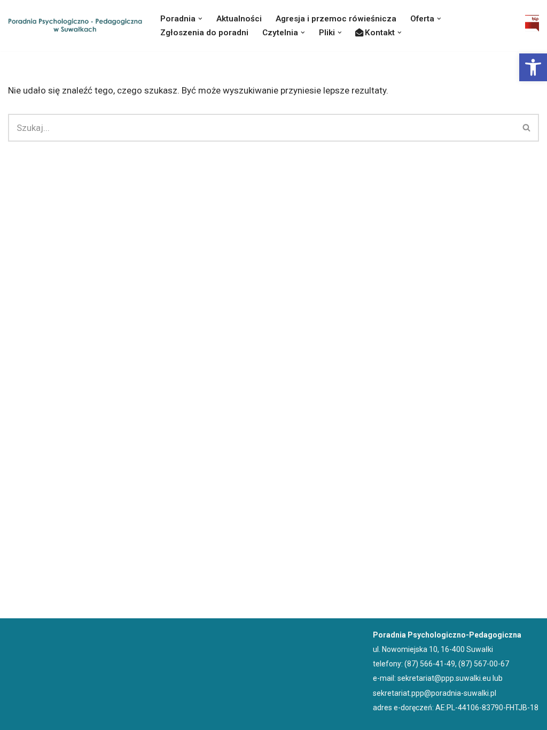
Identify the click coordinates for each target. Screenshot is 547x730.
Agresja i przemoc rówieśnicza (336, 19)
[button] (533, 67)
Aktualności (239, 19)
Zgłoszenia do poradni (204, 32)
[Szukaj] (527, 128)
